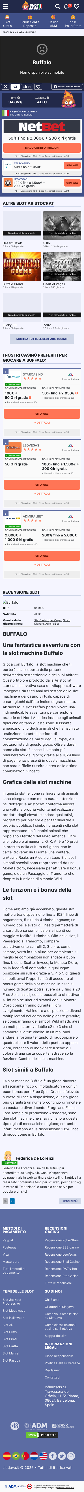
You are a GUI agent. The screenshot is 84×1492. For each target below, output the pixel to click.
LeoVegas (56, 620)
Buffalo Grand (13, 284)
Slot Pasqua (11, 1360)
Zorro (47, 325)
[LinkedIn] (12, 1201)
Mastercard (11, 1261)
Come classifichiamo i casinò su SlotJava (60, 1326)
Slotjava (8, 32)
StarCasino (41, 620)
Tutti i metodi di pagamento (14, 1270)
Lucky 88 (10, 325)
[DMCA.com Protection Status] (42, 1435)
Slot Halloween (13, 1317)
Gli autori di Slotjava (59, 1307)
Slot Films (10, 1332)
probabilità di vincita (65, 1487)
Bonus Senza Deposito (29, 24)
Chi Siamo (52, 1299)
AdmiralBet (52, 623)
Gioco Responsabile (59, 1356)
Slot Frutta (10, 1346)
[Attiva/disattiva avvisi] (58, 7)
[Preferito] (38, 87)
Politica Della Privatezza (62, 1363)
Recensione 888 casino (62, 1247)
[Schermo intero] (5, 87)
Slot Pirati (10, 1339)
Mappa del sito (56, 1336)
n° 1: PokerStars (73, 24)
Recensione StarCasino (61, 1276)
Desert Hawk (12, 243)
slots (20, 32)
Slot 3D (8, 1325)
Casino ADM (53, 24)
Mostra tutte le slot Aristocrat (42, 339)
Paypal (8, 1240)
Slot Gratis (7, 24)
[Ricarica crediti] (15, 87)
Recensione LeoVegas (61, 1254)
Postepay (10, 1247)
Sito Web (72, 165)
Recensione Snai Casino (62, 1261)
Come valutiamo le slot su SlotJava (61, 1315)
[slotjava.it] (32, 6)
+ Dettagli (42, 422)
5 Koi (46, 243)
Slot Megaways (14, 1310)
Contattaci (52, 1377)
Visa (6, 1254)
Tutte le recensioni (58, 1283)
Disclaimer (52, 1370)
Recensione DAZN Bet (61, 1269)
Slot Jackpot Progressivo (12, 1301)
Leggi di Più (70, 1201)
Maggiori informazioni (42, 147)
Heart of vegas (54, 284)
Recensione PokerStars (62, 1240)
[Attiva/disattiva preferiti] (76, 7)
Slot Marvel (11, 1353)
